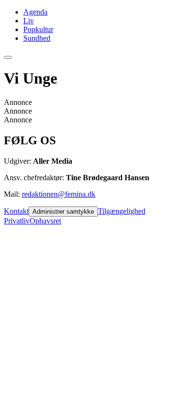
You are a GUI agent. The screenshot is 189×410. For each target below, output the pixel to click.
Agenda (35, 12)
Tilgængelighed (121, 211)
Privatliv (17, 221)
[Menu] (8, 57)
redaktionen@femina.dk (58, 194)
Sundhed (36, 38)
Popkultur (38, 29)
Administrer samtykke (63, 211)
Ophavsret (45, 221)
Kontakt (16, 211)
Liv (28, 21)
